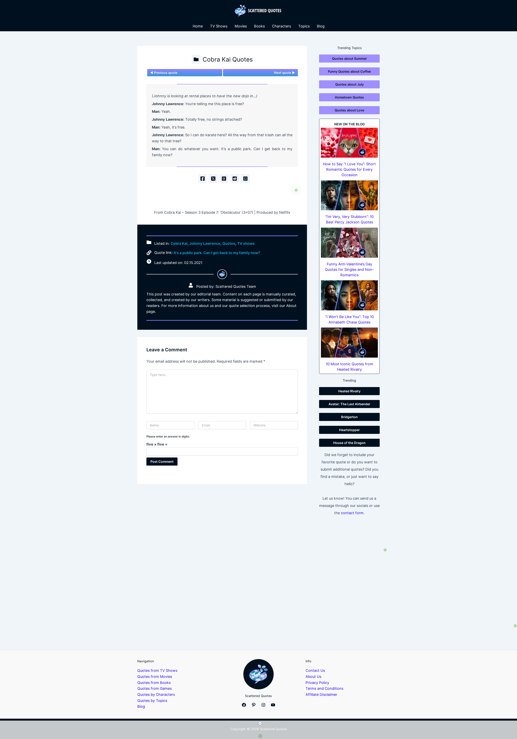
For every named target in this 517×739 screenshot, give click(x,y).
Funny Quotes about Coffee (349, 71)
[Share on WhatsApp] (245, 178)
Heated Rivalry (349, 391)
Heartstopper (349, 430)
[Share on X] (213, 178)
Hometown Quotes (349, 97)
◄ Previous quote (163, 73)
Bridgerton (349, 417)
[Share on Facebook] (202, 178)
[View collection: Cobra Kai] (196, 59)
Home (198, 26)
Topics (304, 26)
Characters (281, 26)
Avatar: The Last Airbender (349, 404)
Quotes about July (349, 84)
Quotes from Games (154, 688)
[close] (260, 723)
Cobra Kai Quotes (228, 59)
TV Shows (218, 26)
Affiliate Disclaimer (321, 694)
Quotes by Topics (152, 700)
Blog (321, 26)
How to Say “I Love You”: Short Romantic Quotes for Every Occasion (349, 169)
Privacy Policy (317, 682)
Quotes (228, 243)
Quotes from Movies (154, 676)
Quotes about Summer (349, 59)
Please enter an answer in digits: (168, 436)
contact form (352, 513)
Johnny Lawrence (204, 243)
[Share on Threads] (224, 178)
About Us (313, 676)
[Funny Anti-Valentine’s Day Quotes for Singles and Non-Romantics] (349, 243)
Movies (241, 26)
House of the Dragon (349, 443)
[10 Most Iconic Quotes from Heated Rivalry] (349, 343)
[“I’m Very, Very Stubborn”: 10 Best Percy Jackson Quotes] (349, 195)
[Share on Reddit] (234, 178)
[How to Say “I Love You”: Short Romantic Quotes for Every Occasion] (349, 143)
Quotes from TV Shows (157, 670)
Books (259, 26)
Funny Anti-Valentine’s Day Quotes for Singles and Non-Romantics (349, 269)
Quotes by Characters (156, 694)
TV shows (246, 243)
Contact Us (315, 670)
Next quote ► (284, 73)
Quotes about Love (349, 110)
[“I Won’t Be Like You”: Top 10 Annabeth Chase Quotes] (349, 295)
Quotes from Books (154, 682)
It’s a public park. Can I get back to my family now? (217, 253)
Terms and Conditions (324, 688)
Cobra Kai (179, 243)
